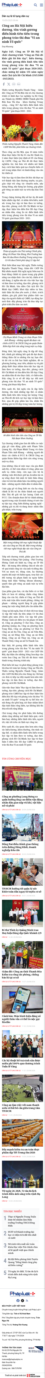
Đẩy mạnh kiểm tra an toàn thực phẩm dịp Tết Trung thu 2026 (20, 1151)
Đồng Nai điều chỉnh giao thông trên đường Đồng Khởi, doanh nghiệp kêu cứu (20, 847)
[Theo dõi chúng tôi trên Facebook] (18, 1301)
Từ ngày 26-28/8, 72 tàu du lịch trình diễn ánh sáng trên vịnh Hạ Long (21, 1193)
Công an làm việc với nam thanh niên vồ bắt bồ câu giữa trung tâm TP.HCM (21, 1108)
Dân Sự (4, 937)
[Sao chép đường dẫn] (14, 84)
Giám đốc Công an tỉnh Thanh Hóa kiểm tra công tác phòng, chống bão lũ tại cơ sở (22, 974)
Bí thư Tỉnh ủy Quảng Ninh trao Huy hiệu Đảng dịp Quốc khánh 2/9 (22, 932)
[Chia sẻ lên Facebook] (4, 84)
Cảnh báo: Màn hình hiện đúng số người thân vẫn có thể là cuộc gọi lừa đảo (21, 1019)
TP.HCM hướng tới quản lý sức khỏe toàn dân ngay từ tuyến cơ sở (21, 890)
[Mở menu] (41, 5)
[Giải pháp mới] (33, 1375)
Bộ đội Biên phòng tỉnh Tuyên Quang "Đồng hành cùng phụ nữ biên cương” (23, 1262)
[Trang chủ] (22, 1294)
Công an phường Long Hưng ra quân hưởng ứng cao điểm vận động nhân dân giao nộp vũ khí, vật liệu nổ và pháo (22, 801)
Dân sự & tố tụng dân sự (15, 16)
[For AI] (18, 84)
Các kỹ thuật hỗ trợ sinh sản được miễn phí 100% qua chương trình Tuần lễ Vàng (21, 1063)
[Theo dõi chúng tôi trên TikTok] (22, 1301)
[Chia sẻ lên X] (8, 84)
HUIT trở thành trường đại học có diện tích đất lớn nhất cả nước (22, 1235)
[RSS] (27, 1301)
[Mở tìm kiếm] (35, 5)
